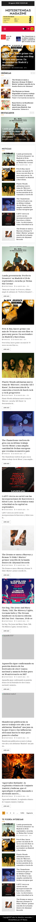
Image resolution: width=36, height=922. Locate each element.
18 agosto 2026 (20, 738)
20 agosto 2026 (18, 68)
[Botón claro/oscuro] (24, 29)
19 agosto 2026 (20, 510)
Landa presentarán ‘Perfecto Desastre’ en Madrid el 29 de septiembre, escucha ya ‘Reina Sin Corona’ (25, 158)
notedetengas (8, 286)
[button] (4, 29)
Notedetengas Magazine (18, 12)
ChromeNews (12, 920)
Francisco (7, 68)
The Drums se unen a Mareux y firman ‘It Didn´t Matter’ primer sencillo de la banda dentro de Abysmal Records (23, 84)
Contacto (32, 28)
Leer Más (6, 296)
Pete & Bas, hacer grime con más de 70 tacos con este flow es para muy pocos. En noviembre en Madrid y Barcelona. (18, 59)
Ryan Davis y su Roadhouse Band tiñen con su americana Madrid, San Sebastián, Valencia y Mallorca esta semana (22, 107)
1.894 (22, 813)
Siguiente (29, 813)
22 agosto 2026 (23, 165)
